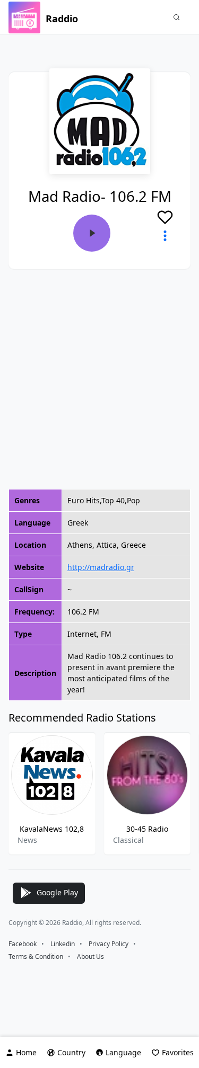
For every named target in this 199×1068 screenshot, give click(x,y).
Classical (128, 840)
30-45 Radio (147, 829)
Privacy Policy (108, 943)
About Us (90, 956)
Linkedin (62, 943)
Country (71, 1052)
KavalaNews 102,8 (52, 829)
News (27, 840)
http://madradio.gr (100, 567)
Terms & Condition (35, 956)
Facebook (22, 943)
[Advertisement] (99, 379)
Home (26, 1052)
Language (123, 1052)
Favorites (178, 1052)
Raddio (62, 18)
